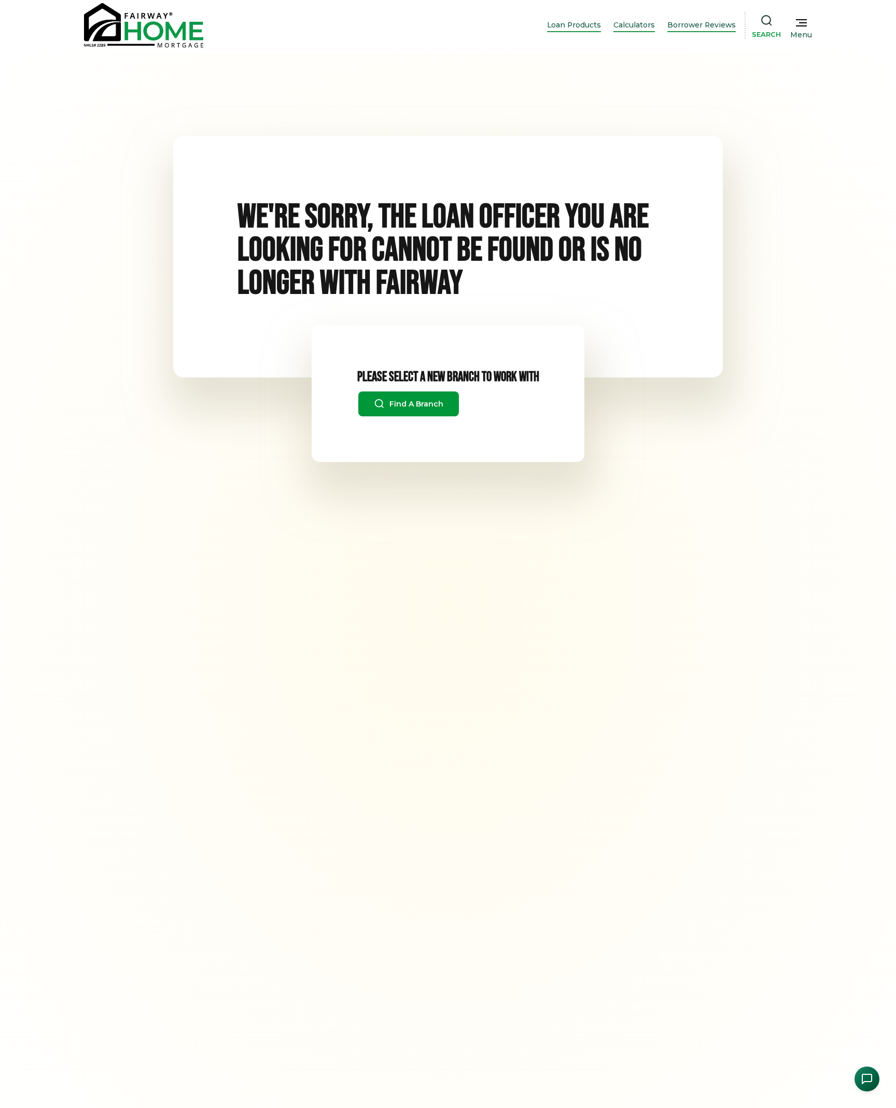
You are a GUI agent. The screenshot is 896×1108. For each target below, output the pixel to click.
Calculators (634, 25)
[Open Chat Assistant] (867, 1079)
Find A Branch (415, 404)
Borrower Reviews (701, 25)
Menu (801, 35)
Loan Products (574, 25)
